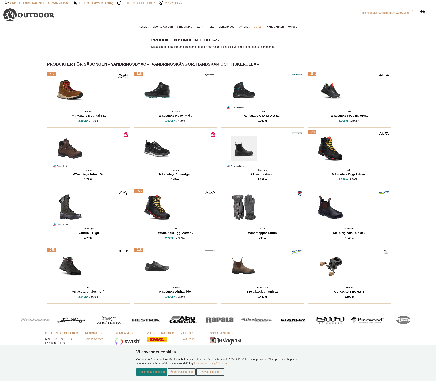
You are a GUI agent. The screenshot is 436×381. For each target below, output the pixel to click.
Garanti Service (93, 339)
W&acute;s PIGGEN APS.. (349, 116)
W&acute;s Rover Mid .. (176, 116)
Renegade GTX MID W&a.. (262, 116)
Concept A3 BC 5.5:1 (349, 292)
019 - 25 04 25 (173, 3)
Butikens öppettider (139, 3)
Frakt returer (188, 339)
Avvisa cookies (210, 371)
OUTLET (258, 27)
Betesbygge (227, 27)
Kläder (144, 27)
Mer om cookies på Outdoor (211, 363)
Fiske (211, 27)
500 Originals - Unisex (349, 234)
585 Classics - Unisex (262, 292)
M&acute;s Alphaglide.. (175, 292)
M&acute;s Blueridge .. (175, 175)
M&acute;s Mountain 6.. (89, 116)
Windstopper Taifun (262, 234)
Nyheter (244, 27)
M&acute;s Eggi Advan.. (349, 175)
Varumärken (275, 27)
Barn (200, 27)
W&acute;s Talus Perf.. (88, 292)
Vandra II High (89, 234)
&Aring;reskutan (262, 175)
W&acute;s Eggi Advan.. (175, 234)
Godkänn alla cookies (151, 371)
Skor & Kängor (163, 27)
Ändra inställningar (181, 371)
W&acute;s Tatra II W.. (89, 175)
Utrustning (184, 27)
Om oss (292, 27)
